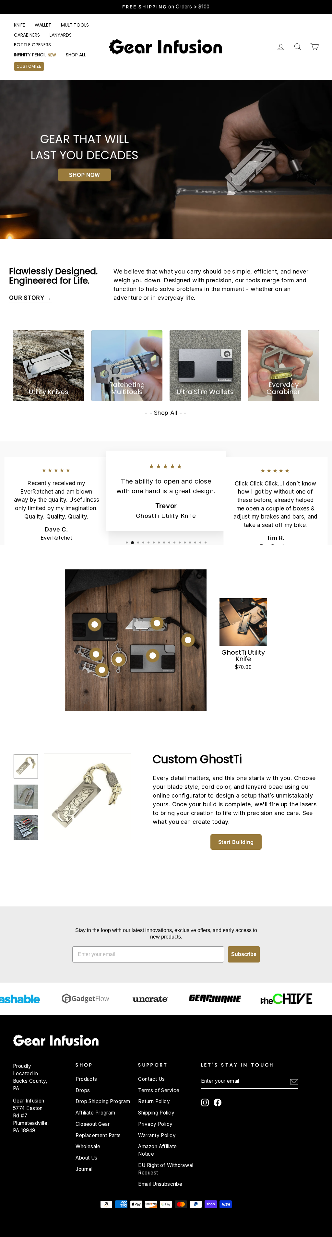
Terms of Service (158, 1090)
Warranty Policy (157, 1135)
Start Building (236, 842)
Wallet (43, 25)
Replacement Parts (98, 1135)
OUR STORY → (30, 297)
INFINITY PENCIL (35, 55)
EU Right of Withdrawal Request (165, 1169)
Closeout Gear (93, 1124)
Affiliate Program (95, 1113)
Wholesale (88, 1146)
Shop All (76, 55)
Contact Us (151, 1079)
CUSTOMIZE (29, 66)
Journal (84, 1169)
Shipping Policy (156, 1113)
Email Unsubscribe (160, 1184)
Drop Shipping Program (103, 1101)
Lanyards (61, 35)
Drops (83, 1090)
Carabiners (27, 35)
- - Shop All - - (165, 412)
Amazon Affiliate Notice (157, 1150)
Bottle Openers (32, 44)
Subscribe (243, 954)
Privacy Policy (155, 1124)
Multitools (75, 25)
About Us (87, 1158)
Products (86, 1079)
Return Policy (154, 1101)
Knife (19, 25)
